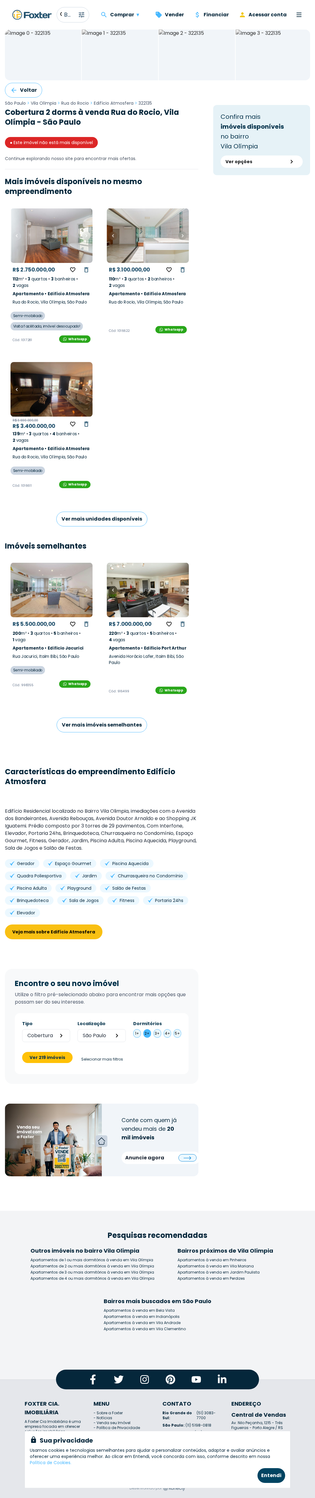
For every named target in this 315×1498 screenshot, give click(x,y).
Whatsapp (77, 339)
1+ (137, 1033)
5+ (177, 1033)
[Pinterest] (170, 1379)
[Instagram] (144, 1379)
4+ (167, 1033)
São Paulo (15, 103)
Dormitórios (147, 1024)
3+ (157, 1033)
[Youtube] (196, 1379)
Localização (92, 1024)
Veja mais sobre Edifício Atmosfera (53, 932)
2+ (147, 1033)
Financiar (216, 14)
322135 (145, 103)
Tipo (27, 1024)
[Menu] (299, 14)
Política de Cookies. (50, 1463)
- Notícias (103, 1417)
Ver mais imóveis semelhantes (102, 724)
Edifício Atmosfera (114, 103)
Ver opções (238, 162)
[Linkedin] (222, 1379)
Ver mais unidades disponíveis (102, 518)
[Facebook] (93, 1379)
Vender (174, 14)
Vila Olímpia (43, 103)
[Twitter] (118, 1379)
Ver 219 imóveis (47, 1057)
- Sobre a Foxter (108, 1412)
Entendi (271, 1475)
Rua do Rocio (75, 103)
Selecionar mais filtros (102, 1059)
